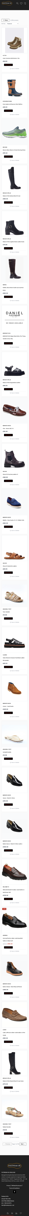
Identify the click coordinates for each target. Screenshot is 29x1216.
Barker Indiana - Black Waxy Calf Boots (12, 986)
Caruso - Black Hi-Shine (9, 798)
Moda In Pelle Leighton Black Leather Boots (13, 241)
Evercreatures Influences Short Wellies (12, 104)
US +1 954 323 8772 (6, 1203)
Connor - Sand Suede (8, 706)
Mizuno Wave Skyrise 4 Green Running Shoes (14, 150)
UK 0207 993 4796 (6, 1198)
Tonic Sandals (6, 611)
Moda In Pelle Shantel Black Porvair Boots (13, 1081)
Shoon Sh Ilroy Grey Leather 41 (10, 474)
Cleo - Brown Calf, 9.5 (8, 428)
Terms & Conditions (14, 1188)
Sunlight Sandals (7, 752)
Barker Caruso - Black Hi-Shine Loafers (12, 843)
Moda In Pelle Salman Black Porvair (11, 195)
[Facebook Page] (14, 1191)
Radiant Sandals (7, 1127)
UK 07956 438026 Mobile (7, 1201)
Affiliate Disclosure (17, 1185)
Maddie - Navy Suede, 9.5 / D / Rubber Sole (13, 520)
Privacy (8, 1185)
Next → (23, 1144)
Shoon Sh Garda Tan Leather (10, 566)
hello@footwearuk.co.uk (7, 1205)
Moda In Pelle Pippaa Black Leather (11, 382)
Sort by (3, 23)
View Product (8, 64)
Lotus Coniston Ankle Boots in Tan (11, 58)
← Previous (7, 1144)
